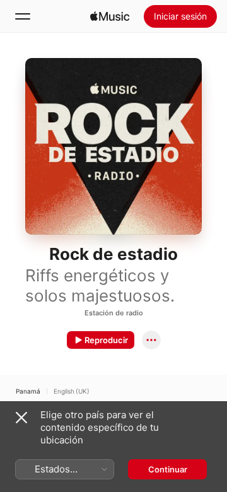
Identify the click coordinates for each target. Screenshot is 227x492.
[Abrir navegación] (23, 16)
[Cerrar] (21, 417)
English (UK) (72, 391)
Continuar (167, 469)
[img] (109, 16)
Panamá (28, 391)
